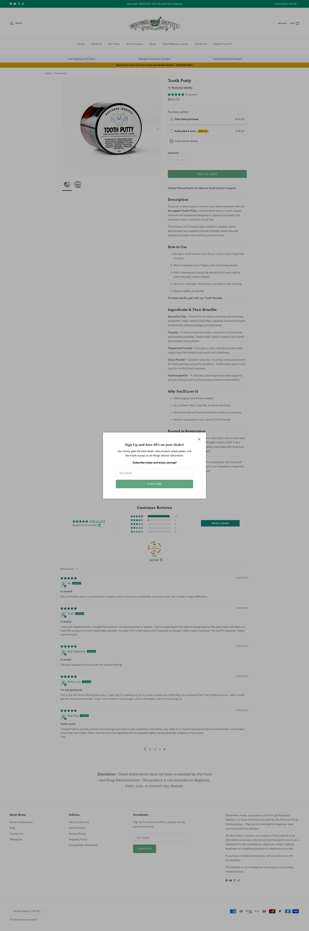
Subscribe (154, 483)
